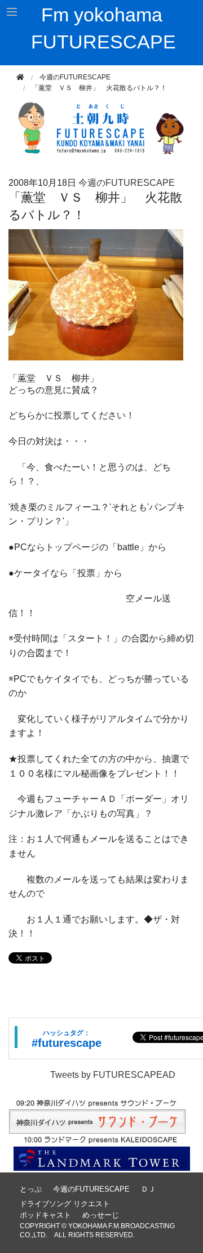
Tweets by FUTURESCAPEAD (112, 1075)
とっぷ (31, 1189)
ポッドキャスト (45, 1215)
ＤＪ (148, 1189)
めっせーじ (100, 1215)
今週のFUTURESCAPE (75, 77)
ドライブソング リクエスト (65, 1204)
